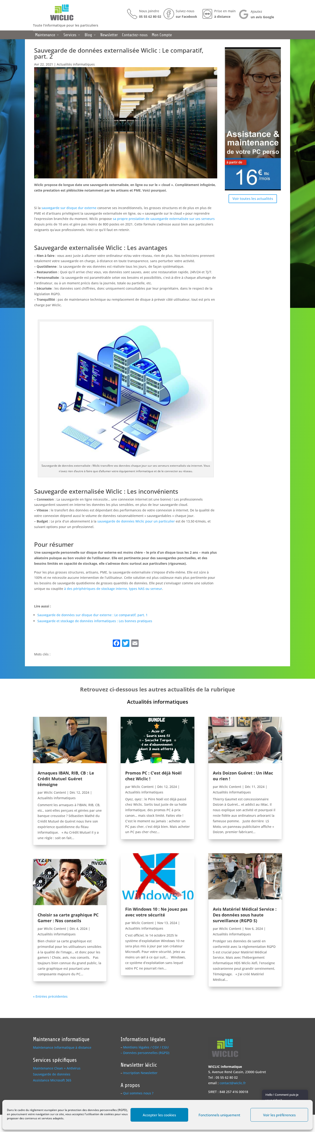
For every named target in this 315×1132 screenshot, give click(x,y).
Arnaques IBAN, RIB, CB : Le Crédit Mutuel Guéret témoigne (66, 778)
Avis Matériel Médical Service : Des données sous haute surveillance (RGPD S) (244, 914)
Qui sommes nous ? (138, 1093)
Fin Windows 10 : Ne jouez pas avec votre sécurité (156, 912)
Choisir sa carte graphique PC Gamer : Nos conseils (68, 917)
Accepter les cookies (159, 1115)
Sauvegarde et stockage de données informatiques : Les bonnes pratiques (94, 621)
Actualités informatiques (76, 64)
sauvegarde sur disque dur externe (69, 208)
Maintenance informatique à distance (62, 1047)
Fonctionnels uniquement (219, 1115)
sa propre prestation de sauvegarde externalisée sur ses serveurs (163, 218)
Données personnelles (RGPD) (146, 1053)
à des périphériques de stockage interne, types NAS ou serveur (113, 588)
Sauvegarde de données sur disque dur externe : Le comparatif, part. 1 (92, 615)
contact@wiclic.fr (233, 1083)
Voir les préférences (279, 1115)
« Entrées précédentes (50, 996)
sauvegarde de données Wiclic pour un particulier (136, 521)
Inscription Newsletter (140, 1073)
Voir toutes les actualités (252, 198)
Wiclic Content (55, 792)
